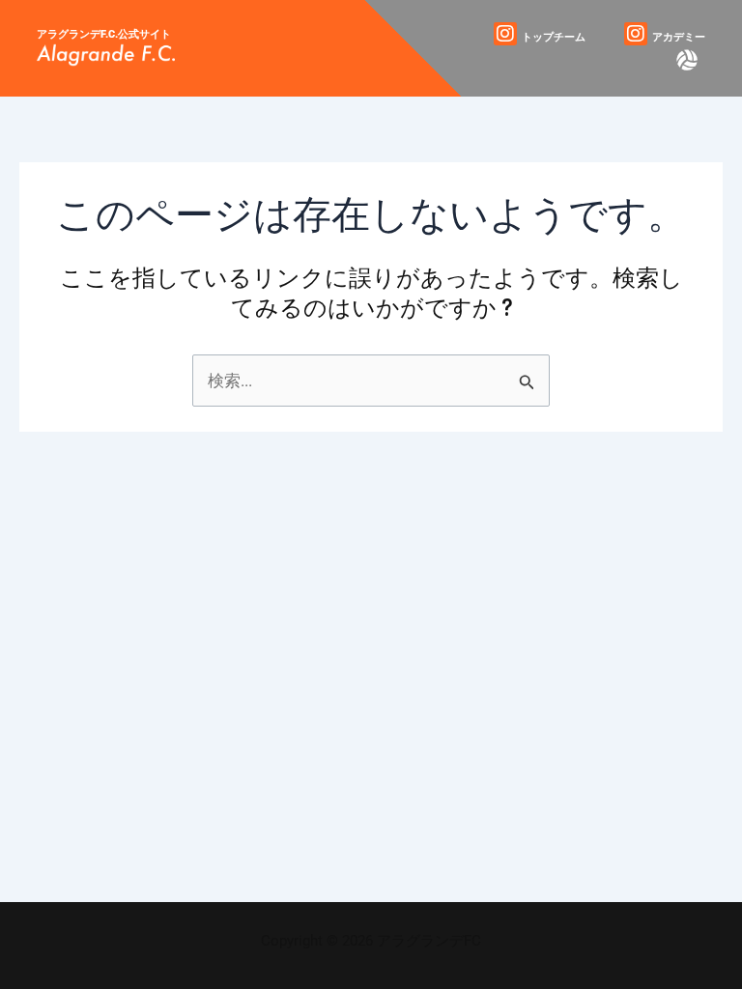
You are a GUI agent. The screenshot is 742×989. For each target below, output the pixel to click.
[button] (686, 60)
